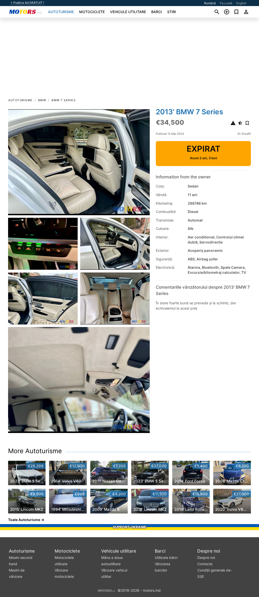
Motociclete (92, 12)
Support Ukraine (129, 527)
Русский (226, 3)
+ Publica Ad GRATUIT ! (27, 3)
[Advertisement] (129, 59)
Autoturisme (61, 12)
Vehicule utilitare (128, 12)
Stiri (171, 12)
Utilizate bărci (166, 557)
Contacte (204, 564)
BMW (42, 100)
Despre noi (208, 551)
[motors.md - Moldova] (106, 590)
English (241, 3)
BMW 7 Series (64, 100)
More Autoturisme (35, 451)
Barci (156, 12)
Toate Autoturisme (24, 520)
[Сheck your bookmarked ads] (236, 12)
